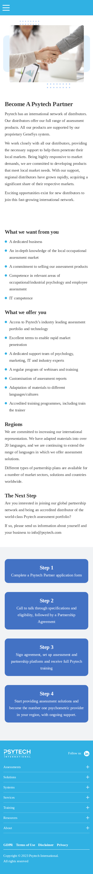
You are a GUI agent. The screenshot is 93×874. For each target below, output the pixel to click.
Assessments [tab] (27, 767)
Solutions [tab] (31, 777)
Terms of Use (25, 845)
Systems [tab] (20, 787)
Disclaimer (46, 845)
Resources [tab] (19, 818)
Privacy (62, 845)
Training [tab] (32, 808)
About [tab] (14, 828)
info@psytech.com (46, 532)
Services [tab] (31, 798)
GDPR (8, 845)
